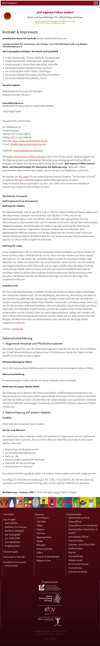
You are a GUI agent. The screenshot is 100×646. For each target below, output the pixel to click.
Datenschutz (11, 565)
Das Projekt (9, 519)
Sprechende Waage (78, 564)
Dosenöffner (75, 521)
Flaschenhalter (76, 540)
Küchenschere (75, 548)
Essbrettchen (75, 568)
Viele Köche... (11, 523)
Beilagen (40, 545)
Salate (39, 541)
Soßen (39, 525)
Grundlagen (42, 517)
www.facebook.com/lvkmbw (28, 150)
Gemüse (40, 533)
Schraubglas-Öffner (78, 536)
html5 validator (50, 639)
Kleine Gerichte (44, 549)
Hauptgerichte (43, 537)
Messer (72, 552)
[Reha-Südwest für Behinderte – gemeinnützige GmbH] (50, 625)
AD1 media (54, 492)
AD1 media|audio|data (45, 634)
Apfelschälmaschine (78, 517)
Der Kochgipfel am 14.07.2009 (12, 536)
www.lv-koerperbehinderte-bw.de (30, 141)
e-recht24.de (17, 329)
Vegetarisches (43, 560)
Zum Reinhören (13, 542)
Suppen (40, 529)
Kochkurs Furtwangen (16, 527)
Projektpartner (12, 546)
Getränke (41, 521)
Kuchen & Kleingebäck (47, 556)
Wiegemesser (75, 560)
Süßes (39, 552)
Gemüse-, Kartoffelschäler (82, 544)
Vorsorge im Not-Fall (14, 557)
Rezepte (39, 514)
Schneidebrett (75, 556)
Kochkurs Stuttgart (14, 530)
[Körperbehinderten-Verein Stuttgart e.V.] (50, 614)
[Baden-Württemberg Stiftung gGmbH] (50, 602)
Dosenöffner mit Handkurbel (83, 525)
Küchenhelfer (74, 514)
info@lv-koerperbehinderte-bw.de (28, 144)
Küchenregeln (11, 551)
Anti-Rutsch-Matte (77, 571)
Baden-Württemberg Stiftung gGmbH (26, 156)
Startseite (9, 514)
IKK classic (24, 176)
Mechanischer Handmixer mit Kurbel (83, 531)
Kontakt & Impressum (15, 562)
